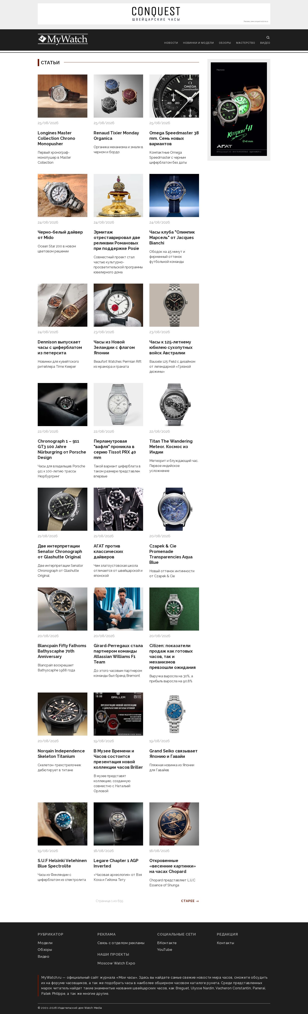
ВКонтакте (167, 943)
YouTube (164, 949)
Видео (265, 42)
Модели (45, 943)
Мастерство (245, 42)
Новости (171, 42)
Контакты (225, 943)
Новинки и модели (198, 42)
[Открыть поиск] (268, 37)
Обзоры (225, 42)
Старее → (190, 901)
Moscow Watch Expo (116, 963)
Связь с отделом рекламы (120, 943)
